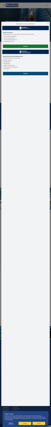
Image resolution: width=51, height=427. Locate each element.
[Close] (48, 23)
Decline (39, 423)
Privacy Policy (9, 419)
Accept (24, 423)
